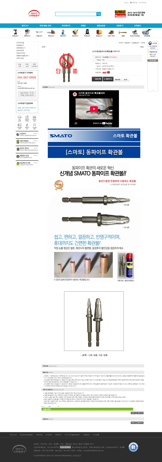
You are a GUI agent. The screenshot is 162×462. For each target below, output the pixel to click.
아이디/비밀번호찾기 (72, 435)
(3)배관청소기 (20, 48)
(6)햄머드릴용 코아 (22, 55)
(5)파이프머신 (20, 53)
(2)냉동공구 (20, 45)
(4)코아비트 (20, 50)
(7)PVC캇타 (20, 58)
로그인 (126, 2)
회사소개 (13, 435)
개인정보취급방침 (26, 435)
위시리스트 (142, 2)
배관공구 (127, 43)
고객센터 (48, 435)
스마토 (143, 43)
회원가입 (134, 2)
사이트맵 (96, 435)
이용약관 (39, 435)
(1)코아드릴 (20, 42)
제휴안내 (58, 435)
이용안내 (86, 435)
